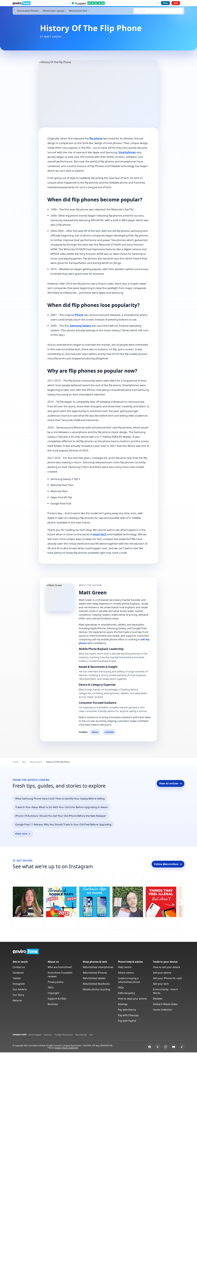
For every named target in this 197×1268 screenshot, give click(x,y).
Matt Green (52, 36)
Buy (165, 3)
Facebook (18, 972)
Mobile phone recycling (96, 989)
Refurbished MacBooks (96, 983)
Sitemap (122, 1004)
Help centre (124, 967)
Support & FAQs (57, 998)
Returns (17, 1000)
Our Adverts (20, 989)
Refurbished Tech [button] (78, 11)
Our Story (18, 995)
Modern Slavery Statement (66, 1048)
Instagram (19, 983)
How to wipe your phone (132, 998)
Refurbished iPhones (95, 972)
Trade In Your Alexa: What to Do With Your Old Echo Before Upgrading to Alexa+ (61, 807)
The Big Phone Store (63, 1034)
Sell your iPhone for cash (167, 978)
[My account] (158, 3)
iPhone (78, 315)
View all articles (170, 783)
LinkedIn (109, 732)
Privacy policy (55, 982)
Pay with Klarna (127, 1009)
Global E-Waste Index (165, 1004)
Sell (176, 3)
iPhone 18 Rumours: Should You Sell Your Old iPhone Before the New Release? (60, 816)
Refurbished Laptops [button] (53, 11)
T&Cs (51, 987)
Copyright (53, 993)
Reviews (157, 998)
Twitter (17, 978)
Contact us (19, 967)
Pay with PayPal (127, 1020)
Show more (22, 833)
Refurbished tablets (94, 978)
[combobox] (138, 10)
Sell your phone (162, 972)
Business (53, 1004)
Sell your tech (161, 983)
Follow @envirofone (168, 864)
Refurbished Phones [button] (27, 11)
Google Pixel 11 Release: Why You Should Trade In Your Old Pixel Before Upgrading (63, 824)
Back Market (81, 1034)
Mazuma (48, 1034)
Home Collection (162, 1009)
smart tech (99, 534)
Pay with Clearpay (128, 1015)
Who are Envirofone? (60, 967)
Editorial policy (126, 993)
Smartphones (127, 152)
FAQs (121, 987)
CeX (91, 1034)
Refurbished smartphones (98, 967)
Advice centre (126, 972)
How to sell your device (166, 967)
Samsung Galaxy (80, 325)
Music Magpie (35, 1034)
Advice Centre (36, 761)
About (95, 732)
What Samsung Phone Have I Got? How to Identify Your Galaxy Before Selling (60, 798)
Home (15, 761)
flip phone (96, 138)
